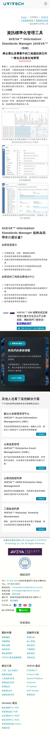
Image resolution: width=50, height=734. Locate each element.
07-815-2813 (13, 581)
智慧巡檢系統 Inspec (11, 724)
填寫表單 (16, 594)
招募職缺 (6, 641)
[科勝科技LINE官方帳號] (23, 610)
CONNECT (32, 670)
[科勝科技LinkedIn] (20, 605)
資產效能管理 (8, 695)
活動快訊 (31, 657)
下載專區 (31, 649)
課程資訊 (31, 645)
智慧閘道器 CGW (10, 712)
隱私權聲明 (7, 653)
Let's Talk (16, 378)
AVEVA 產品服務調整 (12, 657)
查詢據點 (14, 600)
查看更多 (31, 695)
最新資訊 (31, 653)
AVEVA (44, 17)
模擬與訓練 (7, 674)
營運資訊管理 (42, 20)
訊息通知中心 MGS (11, 716)
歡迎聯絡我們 (24, 323)
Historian (31, 682)
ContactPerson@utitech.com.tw (27, 587)
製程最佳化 (7, 691)
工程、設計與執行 (10, 670)
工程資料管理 (27, 20)
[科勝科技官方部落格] (30, 605)
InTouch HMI (33, 674)
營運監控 (6, 686)
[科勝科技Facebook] (15, 605)
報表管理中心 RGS (10, 720)
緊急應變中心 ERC (10, 708)
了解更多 (41, 434)
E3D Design (33, 691)
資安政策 (6, 649)
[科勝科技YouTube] (25, 605)
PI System (32, 686)
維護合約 (31, 637)
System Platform (35, 678)
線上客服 (31, 641)
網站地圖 (6, 645)
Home (24, 17)
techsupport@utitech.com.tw (26, 591)
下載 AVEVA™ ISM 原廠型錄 (32, 328)
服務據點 (6, 637)
